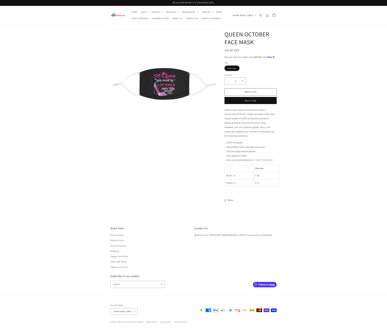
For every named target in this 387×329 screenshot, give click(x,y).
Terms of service (118, 245)
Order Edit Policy (118, 261)
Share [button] (230, 200)
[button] (144, 12)
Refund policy (151, 322)
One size (232, 68)
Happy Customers (119, 267)
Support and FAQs (119, 256)
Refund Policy (117, 240)
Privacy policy (165, 322)
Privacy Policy (117, 235)
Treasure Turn (122, 322)
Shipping (114, 251)
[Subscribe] (161, 284)
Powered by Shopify (135, 322)
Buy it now (250, 100)
